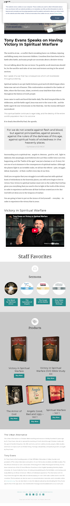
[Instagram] (40, 494)
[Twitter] (30, 494)
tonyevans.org (10, 481)
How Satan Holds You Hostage (59, 302)
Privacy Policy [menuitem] (22, 492)
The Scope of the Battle (43, 301)
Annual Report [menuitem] (34, 492)
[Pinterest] (43, 494)
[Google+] (33, 494)
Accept (57, 18)
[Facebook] (27, 494)
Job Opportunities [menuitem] (46, 492)
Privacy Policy (58, 13)
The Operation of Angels (27, 302)
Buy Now (19, 375)
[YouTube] (36, 494)
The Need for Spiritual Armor (11, 302)
